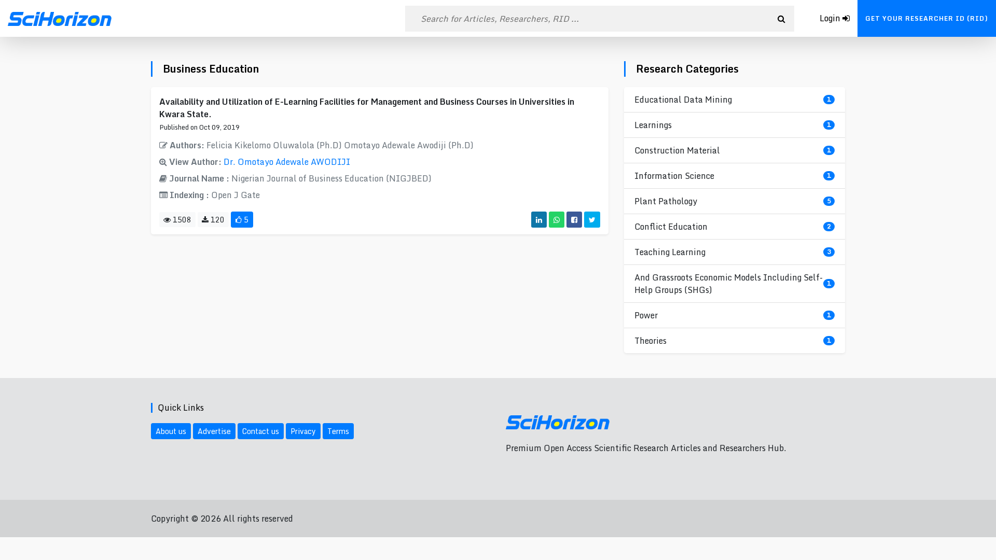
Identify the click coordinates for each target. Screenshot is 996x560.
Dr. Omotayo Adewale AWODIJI (287, 162)
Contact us (260, 431)
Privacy (303, 431)
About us (171, 431)
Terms (338, 431)
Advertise (214, 431)
